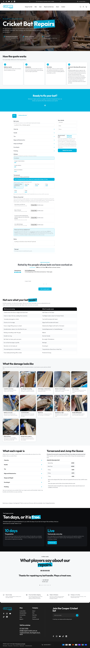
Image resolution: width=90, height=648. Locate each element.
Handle (6, 464)
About (33, 611)
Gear (21, 617)
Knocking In (7, 482)
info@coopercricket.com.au (33, 234)
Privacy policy (10, 645)
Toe (5, 469)
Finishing (6, 486)
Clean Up (6, 460)
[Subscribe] (77, 615)
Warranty (34, 615)
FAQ (33, 613)
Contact (34, 617)
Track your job (35, 619)
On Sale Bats (22, 615)
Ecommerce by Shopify (20, 643)
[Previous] (29, 1)
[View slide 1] (40, 585)
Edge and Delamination (10, 473)
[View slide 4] (44, 585)
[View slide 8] (50, 585)
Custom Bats (22, 611)
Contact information (28, 645)
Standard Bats (23, 613)
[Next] (60, 1)
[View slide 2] (41, 585)
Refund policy (5, 645)
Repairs (21, 619)
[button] (44, 284)
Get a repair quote (45, 289)
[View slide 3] (43, 585)
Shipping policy (22, 645)
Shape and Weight (8, 478)
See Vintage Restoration (49, 503)
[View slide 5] (46, 585)
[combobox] (82, 1)
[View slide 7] (48, 585)
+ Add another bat (22, 115)
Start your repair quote (24, 490)
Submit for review (67, 150)
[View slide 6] (47, 585)
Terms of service (16, 645)
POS (13, 643)
